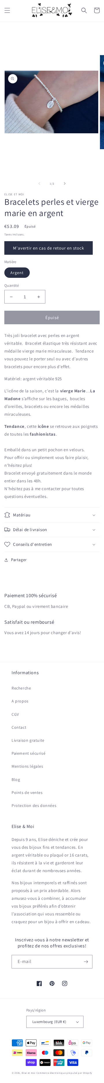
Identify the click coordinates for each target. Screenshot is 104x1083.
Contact (19, 727)
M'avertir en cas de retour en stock (48, 248)
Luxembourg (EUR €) (49, 1021)
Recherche (21, 688)
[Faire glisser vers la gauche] (39, 183)
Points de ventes (27, 792)
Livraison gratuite (28, 740)
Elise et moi (29, 1072)
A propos (20, 701)
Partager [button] (19, 559)
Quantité (11, 285)
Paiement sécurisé (28, 753)
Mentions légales (27, 766)
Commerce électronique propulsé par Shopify (64, 1072)
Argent (17, 272)
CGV (15, 714)
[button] (7, 10)
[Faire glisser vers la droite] (64, 183)
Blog (16, 779)
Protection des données (34, 805)
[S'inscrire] (85, 961)
